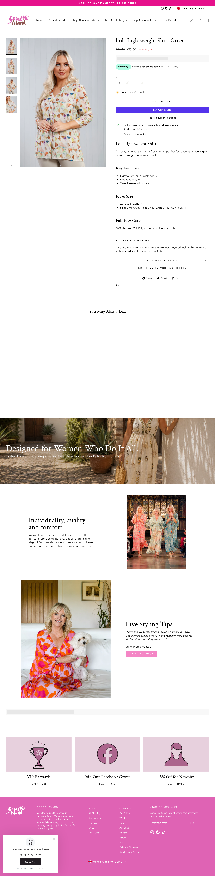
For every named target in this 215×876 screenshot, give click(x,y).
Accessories (94, 818)
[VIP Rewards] (39, 754)
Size (119, 77)
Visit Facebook (141, 653)
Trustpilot (121, 285)
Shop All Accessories (84, 20)
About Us (124, 827)
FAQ (121, 842)
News (122, 823)
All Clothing (94, 813)
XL (142, 83)
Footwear (93, 823)
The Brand (170, 20)
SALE (91, 827)
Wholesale (124, 818)
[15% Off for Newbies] (176, 754)
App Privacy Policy (129, 852)
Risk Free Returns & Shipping (162, 268)
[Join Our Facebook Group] (107, 754)
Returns (123, 837)
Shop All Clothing (114, 20)
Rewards (123, 832)
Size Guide (93, 832)
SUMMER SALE (58, 20)
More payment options (162, 117)
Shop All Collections (144, 20)
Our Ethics (124, 813)
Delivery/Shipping (128, 847)
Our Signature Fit (162, 260)
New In (40, 20)
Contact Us (125, 808)
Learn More (38, 784)
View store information (134, 134)
